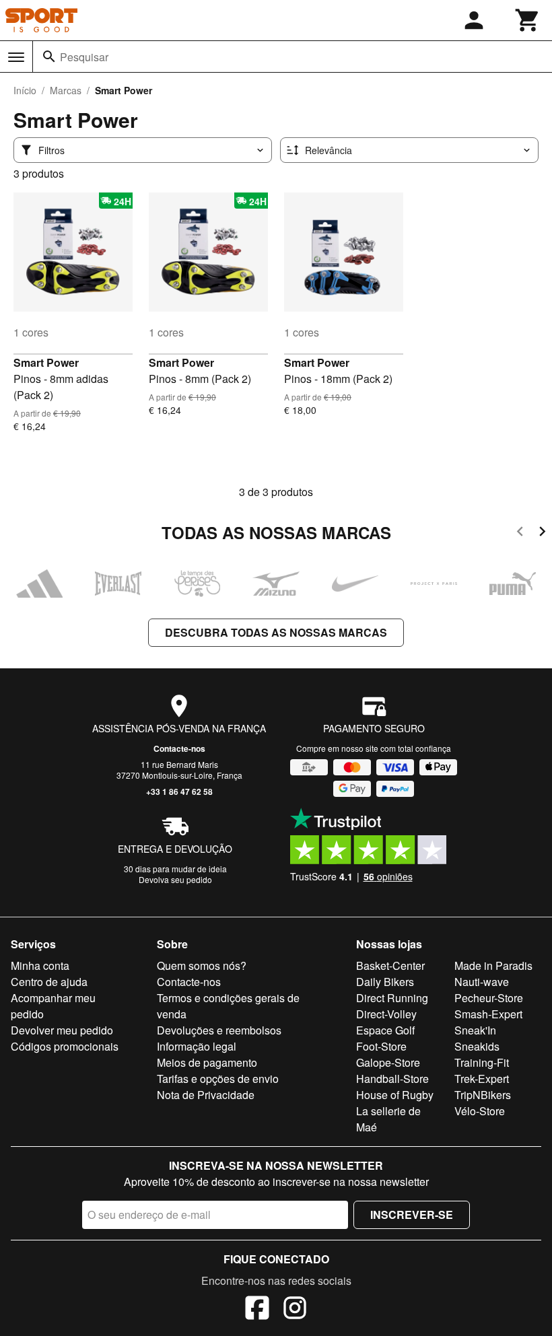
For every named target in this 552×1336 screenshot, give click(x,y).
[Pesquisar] (49, 56)
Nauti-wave (481, 981)
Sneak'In (475, 1030)
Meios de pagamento (207, 1062)
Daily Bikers (385, 981)
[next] (542, 533)
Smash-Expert (488, 1014)
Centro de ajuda (49, 981)
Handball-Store (392, 1078)
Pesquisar (84, 57)
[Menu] (16, 57)
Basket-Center (390, 965)
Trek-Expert (481, 1078)
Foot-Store (381, 1046)
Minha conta (40, 965)
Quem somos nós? (201, 965)
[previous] (520, 533)
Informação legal (196, 1046)
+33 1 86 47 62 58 (179, 791)
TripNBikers (482, 1094)
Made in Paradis (493, 965)
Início (24, 90)
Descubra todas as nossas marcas (276, 632)
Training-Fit (481, 1062)
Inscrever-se (411, 1214)
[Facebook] (257, 1309)
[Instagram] (294, 1309)
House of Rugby (395, 1094)
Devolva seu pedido (175, 879)
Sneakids (476, 1046)
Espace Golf (385, 1030)
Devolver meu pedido (62, 1030)
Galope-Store (388, 1062)
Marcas (65, 90)
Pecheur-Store (488, 998)
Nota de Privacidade (205, 1094)
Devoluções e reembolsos (219, 1030)
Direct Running (392, 998)
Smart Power (46, 362)
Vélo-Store (479, 1111)
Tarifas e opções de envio (218, 1078)
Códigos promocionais (64, 1046)
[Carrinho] (527, 20)
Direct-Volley (386, 1014)
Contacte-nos (179, 748)
